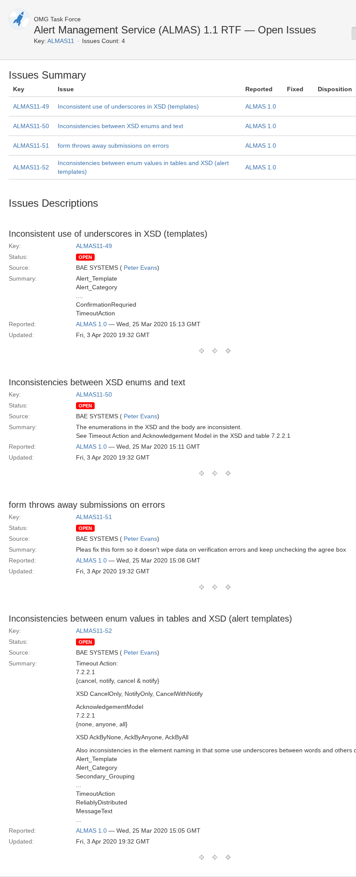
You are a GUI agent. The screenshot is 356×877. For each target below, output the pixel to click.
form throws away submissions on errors (113, 145)
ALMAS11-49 (31, 106)
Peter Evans (140, 267)
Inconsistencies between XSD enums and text (120, 125)
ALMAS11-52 (31, 167)
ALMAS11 (60, 40)
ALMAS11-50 (31, 125)
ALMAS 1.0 (260, 106)
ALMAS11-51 (31, 145)
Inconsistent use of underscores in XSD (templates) (128, 106)
